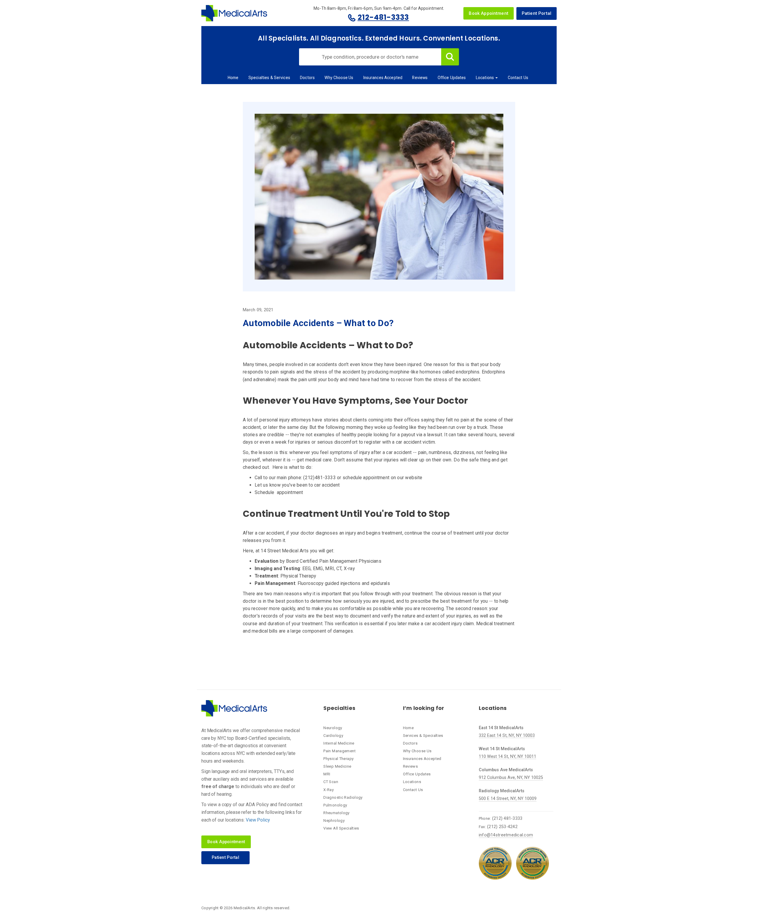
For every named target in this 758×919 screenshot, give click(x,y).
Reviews (420, 77)
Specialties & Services (269, 77)
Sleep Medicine (337, 766)
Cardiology (333, 735)
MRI (326, 774)
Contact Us (518, 77)
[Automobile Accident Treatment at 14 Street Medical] (379, 196)
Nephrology (334, 820)
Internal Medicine (338, 743)
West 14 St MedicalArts (502, 748)
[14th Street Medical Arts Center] (234, 13)
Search (450, 56)
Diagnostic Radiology (343, 797)
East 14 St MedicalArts (501, 727)
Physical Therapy (338, 758)
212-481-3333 (383, 17)
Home (233, 77)
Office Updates (452, 77)
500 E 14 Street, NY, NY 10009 (508, 798)
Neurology (332, 728)
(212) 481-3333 (507, 818)
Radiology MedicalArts (501, 790)
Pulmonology (335, 805)
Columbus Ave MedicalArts (506, 769)
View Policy (258, 820)
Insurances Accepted (383, 77)
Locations (485, 77)
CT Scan (330, 782)
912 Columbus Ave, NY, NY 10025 (511, 777)
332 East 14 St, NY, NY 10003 (507, 735)
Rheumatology (336, 813)
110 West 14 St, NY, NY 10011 (507, 756)
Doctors (307, 77)
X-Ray (328, 790)
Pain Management (339, 751)
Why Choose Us (339, 77)
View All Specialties (341, 828)
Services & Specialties (423, 735)
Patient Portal (536, 13)
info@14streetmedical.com (506, 835)
